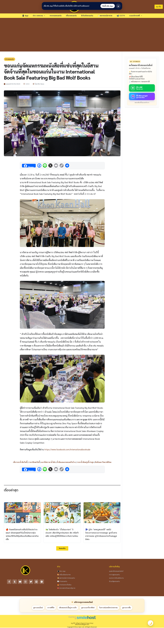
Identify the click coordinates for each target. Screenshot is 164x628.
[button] (62, 548)
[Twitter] (31, 581)
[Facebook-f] (9, 581)
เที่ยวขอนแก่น (71, 15)
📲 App (25, 15)
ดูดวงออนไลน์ (38, 608)
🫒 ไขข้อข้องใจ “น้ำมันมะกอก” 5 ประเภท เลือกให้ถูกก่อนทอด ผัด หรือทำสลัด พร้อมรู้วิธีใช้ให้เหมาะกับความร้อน (62, 533)
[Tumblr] (14, 581)
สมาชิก (158, 6)
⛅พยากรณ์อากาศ (105, 15)
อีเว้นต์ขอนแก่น (87, 15)
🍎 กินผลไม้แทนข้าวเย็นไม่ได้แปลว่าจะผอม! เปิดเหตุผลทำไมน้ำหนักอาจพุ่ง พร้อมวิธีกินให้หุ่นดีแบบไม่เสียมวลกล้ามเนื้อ (22, 534)
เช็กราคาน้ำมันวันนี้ (20, 462)
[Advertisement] (82, 34)
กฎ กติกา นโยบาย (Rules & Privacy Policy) (82, 623)
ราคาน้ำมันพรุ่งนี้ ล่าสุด (85, 462)
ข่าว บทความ (38, 15)
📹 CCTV (121, 15)
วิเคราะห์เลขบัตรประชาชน (108, 608)
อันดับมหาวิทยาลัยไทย (103, 462)
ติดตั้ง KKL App (107, 6)
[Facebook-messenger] (41, 581)
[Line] (36, 581)
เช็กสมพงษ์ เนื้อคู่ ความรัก (68, 608)
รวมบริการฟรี (134, 15)
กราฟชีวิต (50, 608)
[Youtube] (20, 581)
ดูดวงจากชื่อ (126, 608)
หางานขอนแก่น (55, 15)
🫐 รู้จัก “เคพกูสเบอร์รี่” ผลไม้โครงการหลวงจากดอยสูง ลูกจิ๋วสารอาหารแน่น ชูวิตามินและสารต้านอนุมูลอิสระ (101, 534)
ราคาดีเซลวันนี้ (34, 462)
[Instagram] (25, 581)
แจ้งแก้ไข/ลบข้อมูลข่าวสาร (82, 624)
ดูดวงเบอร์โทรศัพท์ (87, 608)
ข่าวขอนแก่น (9, 59)
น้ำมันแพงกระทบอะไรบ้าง (66, 462)
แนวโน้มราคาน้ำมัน (48, 462)
